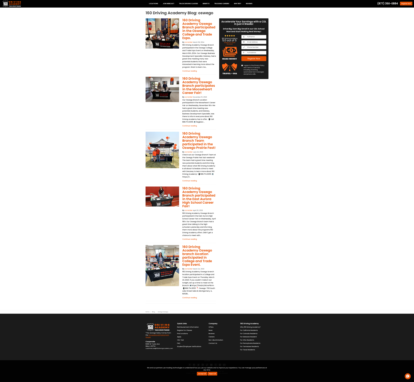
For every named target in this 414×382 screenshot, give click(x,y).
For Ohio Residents (247, 340)
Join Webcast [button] (168, 3)
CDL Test (180, 340)
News (210, 330)
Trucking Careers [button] (221, 3)
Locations (153, 3)
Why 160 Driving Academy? (250, 327)
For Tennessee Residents (249, 346)
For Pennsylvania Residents (250, 343)
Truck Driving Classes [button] (188, 3)
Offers (211, 327)
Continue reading (189, 71)
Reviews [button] (249, 3)
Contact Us (213, 343)
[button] (408, 376)
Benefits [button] (206, 3)
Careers (212, 337)
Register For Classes (184, 330)
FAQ (178, 343)
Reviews (212, 333)
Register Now (254, 58)
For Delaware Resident (248, 337)
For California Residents (249, 330)
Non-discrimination (216, 340)
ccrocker (189, 42)
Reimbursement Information (188, 327)
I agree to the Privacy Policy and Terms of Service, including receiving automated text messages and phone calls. (254, 69)
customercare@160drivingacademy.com (159, 348)
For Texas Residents (247, 350)
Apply (179, 337)
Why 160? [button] (237, 3)
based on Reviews (229, 43)
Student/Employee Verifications (189, 346)
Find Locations (182, 333)
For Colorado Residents (248, 333)
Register (406, 3)
